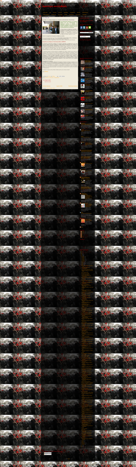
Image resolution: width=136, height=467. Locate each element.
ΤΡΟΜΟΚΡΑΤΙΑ (56, 77)
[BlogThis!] (60, 76)
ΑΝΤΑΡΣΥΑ (46, 71)
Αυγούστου (83, 261)
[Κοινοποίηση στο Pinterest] (64, 76)
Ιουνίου (83, 263)
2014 (81, 255)
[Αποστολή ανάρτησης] (57, 76)
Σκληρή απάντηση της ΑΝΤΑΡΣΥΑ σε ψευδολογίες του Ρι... (86, 375)
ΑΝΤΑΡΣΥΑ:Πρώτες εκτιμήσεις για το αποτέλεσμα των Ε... (86, 302)
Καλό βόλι (82, 352)
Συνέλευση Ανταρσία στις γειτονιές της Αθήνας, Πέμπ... (86, 285)
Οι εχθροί (82, 427)
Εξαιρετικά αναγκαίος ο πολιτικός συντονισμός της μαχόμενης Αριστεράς (88, 61)
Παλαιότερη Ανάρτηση (73, 86)
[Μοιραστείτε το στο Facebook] (62, 76)
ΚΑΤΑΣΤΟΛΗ (51, 77)
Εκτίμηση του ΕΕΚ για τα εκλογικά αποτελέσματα (85, 296)
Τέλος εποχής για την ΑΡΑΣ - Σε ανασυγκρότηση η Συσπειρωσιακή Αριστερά (89, 98)
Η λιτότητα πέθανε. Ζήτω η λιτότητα (85, 357)
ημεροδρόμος (83, 123)
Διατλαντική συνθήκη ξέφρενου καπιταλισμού (87, 382)
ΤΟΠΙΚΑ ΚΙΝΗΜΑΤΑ (46, 14)
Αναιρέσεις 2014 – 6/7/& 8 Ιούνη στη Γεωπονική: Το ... (86, 294)
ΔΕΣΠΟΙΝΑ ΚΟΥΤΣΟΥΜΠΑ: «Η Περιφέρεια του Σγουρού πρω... (86, 401)
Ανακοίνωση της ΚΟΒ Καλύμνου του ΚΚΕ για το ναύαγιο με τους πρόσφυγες (88, 220)
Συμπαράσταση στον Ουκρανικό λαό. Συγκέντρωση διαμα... (86, 424)
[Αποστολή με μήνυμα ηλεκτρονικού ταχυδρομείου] (59, 76)
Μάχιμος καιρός (83, 429)
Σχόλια (46, 454)
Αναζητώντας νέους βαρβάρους (85, 284)
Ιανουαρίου (83, 444)
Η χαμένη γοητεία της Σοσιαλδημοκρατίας (87, 85)
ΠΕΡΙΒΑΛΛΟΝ (53, 14)
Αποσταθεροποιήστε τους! (84, 376)
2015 (81, 254)
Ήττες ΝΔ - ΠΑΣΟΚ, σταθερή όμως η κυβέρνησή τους (86, 297)
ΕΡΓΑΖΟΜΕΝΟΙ (72, 12)
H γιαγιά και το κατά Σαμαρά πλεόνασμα (86, 432)
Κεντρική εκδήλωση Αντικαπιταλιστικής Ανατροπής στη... (86, 385)
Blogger (69, 458)
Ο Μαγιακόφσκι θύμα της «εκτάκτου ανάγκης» (87, 392)
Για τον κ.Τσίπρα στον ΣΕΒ (84, 272)
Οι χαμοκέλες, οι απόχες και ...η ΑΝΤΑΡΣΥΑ (86, 383)
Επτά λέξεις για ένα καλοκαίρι (88, 163)
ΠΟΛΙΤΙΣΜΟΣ (60, 14)
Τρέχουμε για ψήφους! (84, 428)
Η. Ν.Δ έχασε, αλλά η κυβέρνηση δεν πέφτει (87, 269)
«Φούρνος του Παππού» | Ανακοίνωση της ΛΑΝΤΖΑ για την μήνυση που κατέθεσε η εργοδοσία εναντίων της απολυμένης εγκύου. (88, 205)
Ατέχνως (82, 136)
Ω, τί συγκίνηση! (83, 279)
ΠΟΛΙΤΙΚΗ (54, 12)
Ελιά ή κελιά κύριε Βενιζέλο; (84, 388)
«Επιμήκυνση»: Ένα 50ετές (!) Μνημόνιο (86, 408)
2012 (81, 446)
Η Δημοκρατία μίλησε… (84, 299)
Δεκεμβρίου (83, 256)
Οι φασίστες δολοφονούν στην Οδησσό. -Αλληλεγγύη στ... (86, 431)
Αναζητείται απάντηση (84, 307)
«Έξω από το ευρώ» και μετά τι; (85, 336)
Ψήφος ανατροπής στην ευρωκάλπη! (86, 313)
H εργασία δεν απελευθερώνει (85, 404)
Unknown (83, 231)
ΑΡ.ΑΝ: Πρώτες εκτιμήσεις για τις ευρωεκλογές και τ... (85, 267)
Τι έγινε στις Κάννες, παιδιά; (84, 356)
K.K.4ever (82, 218)
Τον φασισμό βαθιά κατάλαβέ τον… (85, 274)
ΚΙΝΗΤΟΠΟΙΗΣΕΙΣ (85, 12)
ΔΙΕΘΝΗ (65, 14)
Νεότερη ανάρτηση (46, 86)
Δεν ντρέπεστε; (83, 437)
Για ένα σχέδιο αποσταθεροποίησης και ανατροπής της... (86, 379)
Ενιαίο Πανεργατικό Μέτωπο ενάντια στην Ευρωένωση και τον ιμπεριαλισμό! (89, 91)
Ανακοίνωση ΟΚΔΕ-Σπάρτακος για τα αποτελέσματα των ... (86, 276)
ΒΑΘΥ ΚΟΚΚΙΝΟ (83, 162)
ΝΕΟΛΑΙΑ (78, 12)
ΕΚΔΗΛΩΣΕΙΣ (78, 14)
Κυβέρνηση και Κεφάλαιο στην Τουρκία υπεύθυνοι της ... (86, 361)
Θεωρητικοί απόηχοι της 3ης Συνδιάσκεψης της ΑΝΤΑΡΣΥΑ (89, 109)
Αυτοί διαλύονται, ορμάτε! (84, 391)
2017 (81, 252)
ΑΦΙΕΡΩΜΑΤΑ (71, 14)
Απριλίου (83, 440)
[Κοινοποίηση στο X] (61, 76)
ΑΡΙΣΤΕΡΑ (60, 12)
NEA (50, 12)
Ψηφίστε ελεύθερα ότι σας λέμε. (85, 355)
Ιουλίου (83, 262)
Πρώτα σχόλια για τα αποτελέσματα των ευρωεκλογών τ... (86, 309)
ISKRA (82, 212)
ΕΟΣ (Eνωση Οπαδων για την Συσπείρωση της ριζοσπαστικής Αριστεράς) (85, 178)
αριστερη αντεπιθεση (54, 6)
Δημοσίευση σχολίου (48, 81)
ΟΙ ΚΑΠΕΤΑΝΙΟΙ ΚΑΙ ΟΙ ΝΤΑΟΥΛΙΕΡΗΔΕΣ (86, 213)
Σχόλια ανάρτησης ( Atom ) (51, 88)
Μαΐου (82, 264)
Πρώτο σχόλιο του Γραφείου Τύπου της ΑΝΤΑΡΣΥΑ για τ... (86, 345)
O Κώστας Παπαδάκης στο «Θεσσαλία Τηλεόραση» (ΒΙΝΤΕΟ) (86, 317)
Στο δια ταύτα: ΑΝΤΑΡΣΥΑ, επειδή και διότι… (87, 312)
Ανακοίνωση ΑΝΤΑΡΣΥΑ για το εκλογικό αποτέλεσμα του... (86, 330)
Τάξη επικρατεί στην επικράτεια (85, 273)
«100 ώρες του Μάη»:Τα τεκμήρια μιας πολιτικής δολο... (86, 290)
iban (82, 235)
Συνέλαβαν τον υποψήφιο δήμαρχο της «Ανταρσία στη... (86, 371)
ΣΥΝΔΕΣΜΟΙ (84, 14)
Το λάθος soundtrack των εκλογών (85, 381)
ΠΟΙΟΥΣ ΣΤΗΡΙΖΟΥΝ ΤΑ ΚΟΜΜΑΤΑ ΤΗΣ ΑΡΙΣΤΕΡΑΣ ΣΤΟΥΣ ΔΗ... (86, 422)
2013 (81, 445)
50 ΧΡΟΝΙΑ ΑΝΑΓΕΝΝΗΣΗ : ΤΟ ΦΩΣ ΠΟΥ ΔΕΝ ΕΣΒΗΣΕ (88, 67)
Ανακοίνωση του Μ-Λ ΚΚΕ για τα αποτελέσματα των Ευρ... (85, 304)
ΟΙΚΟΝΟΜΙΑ (66, 12)
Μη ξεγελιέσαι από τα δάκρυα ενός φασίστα (86, 405)
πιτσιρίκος (82, 129)
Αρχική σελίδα (45, 12)
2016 (81, 253)
